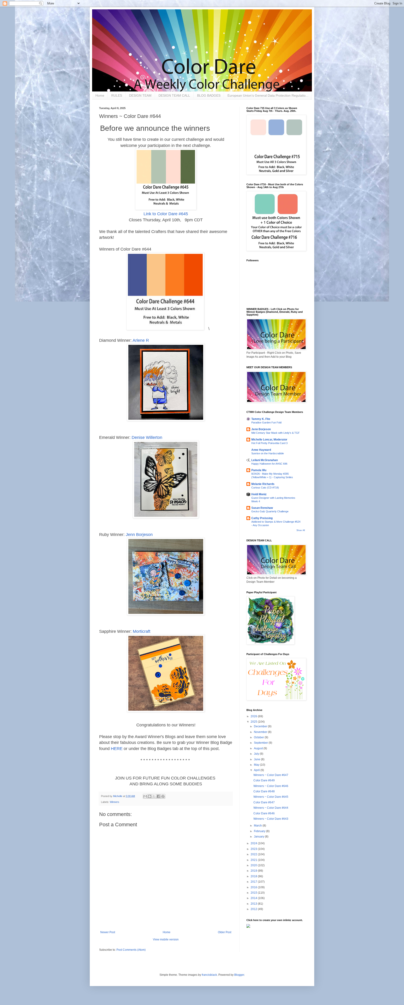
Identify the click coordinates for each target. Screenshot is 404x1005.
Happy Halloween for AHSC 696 (269, 463)
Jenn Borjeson (139, 534)
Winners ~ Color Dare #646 (270, 786)
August (258, 748)
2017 (254, 881)
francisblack (209, 974)
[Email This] (145, 796)
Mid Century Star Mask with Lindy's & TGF (275, 432)
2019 (254, 870)
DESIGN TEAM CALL (174, 95)
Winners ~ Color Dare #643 (270, 818)
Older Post (224, 932)
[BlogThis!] (149, 796)
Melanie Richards (262, 484)
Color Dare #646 (264, 813)
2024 (254, 843)
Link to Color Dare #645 (166, 213)
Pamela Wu (258, 470)
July (257, 753)
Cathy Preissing (262, 518)
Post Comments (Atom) (131, 949)
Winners (114, 802)
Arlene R (141, 340)
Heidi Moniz (259, 494)
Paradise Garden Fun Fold (266, 422)
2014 (254, 898)
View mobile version (166, 939)
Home (99, 95)
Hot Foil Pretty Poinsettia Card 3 (269, 443)
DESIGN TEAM (140, 95)
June (257, 759)
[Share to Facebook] (158, 796)
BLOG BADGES (208, 95)
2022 (254, 854)
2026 (254, 716)
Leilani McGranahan (264, 460)
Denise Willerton (147, 437)
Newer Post (107, 932)
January (259, 836)
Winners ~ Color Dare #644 (270, 807)
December (261, 726)
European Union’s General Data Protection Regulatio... (267, 95)
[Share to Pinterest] (163, 796)
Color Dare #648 (264, 791)
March (258, 825)
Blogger (239, 974)
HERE (117, 748)
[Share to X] (154, 796)
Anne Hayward (261, 450)
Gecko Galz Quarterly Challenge (270, 511)
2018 (254, 876)
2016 (254, 887)
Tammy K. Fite (260, 419)
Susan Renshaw (262, 508)
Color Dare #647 (264, 802)
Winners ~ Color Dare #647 (270, 775)
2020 (254, 865)
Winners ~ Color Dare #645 (270, 796)
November (261, 732)
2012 (254, 909)
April (257, 770)
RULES (116, 95)
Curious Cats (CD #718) (265, 487)
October (259, 737)
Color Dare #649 (264, 780)
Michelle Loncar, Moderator (269, 439)
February (260, 831)
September (261, 742)
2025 (254, 721)
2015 (254, 892)
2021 (254, 860)
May (257, 764)
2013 (254, 903)
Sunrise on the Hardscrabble (267, 453)
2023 (254, 849)
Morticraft (141, 631)
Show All (300, 530)
